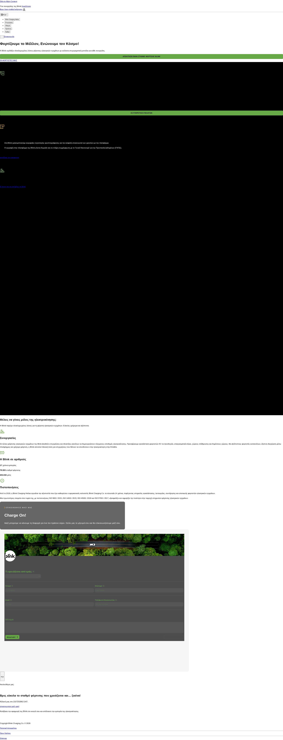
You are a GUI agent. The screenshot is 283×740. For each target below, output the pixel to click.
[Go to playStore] (23, 718)
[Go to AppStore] (6, 718)
